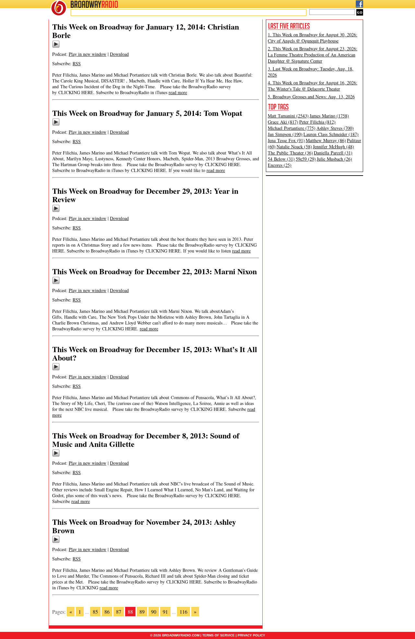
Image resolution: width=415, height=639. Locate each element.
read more (178, 92)
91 (165, 611)
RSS (77, 63)
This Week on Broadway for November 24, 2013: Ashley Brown (144, 526)
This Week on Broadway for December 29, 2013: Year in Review (145, 195)
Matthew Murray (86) (326, 140)
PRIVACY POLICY (251, 635)
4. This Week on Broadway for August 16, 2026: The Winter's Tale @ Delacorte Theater (312, 86)
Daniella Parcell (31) (333, 153)
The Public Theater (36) (290, 153)
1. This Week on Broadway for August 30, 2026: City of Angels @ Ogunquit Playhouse (312, 37)
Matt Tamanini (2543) (288, 116)
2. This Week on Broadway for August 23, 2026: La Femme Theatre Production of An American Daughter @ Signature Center (312, 54)
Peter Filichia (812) (317, 122)
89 (142, 611)
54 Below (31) (281, 159)
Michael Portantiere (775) (291, 128)
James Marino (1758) (329, 116)
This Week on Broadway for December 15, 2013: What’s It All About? (154, 353)
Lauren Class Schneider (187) (331, 134)
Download (119, 54)
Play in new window (87, 54)
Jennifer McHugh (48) (333, 146)
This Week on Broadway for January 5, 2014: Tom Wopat (147, 112)
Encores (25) (279, 165)
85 (95, 611)
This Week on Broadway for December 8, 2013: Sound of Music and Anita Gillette (145, 439)
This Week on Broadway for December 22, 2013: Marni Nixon (154, 271)
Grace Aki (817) (283, 122)
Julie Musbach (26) (334, 159)
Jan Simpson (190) (285, 134)
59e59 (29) (306, 159)
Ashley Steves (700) (335, 128)
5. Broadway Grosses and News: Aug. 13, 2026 (311, 96)
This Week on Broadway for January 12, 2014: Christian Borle (145, 31)
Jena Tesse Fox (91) (286, 140)
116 (183, 611)
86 (107, 611)
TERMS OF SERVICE (218, 635)
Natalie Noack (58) (294, 146)
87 (118, 611)
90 (153, 611)
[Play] (56, 46)
